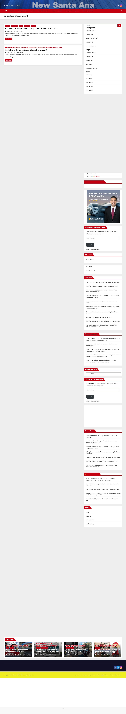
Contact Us (94, 674)
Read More (9, 38)
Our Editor (112, 674)
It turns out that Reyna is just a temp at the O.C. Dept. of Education (31, 28)
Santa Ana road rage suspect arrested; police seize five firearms (103, 321)
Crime (33, 11)
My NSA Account (105, 674)
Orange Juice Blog (92, 474)
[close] (63, 708)
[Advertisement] (98, 415)
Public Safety (82, 645)
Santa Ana (68, 11)
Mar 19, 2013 (10, 52)
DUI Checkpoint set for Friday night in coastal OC (99, 317)
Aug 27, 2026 (11, 654)
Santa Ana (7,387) (90, 30)
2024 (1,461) (89, 82)
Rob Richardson (41, 47)
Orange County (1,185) (92, 68)
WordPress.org (90, 523)
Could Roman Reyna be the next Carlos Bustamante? (26, 50)
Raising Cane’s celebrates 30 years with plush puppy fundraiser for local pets (107, 651)
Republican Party (33, 47)
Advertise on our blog (86, 674)
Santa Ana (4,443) (90, 52)
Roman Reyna (49, 47)
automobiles (15, 645)
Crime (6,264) (89, 34)
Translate (97, 176)
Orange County (56, 11)
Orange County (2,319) (92, 38)
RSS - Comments (90, 270)
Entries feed (89, 516)
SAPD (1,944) (89, 42)
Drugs (76, 645)
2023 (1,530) (89, 86)
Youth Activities (87, 11)
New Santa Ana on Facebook (94, 182)
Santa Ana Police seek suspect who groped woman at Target (102, 286)
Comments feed (90, 520)
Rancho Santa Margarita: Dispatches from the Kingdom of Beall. (103, 489)
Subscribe (90, 245)
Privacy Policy (118, 674)
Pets (108, 645)
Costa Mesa (44, 643)
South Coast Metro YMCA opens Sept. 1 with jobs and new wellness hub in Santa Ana (47, 652)
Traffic (11, 647)
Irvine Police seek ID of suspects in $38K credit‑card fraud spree (103, 282)
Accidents (9, 645)
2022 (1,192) (89, 90)
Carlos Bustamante (16, 47)
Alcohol (68, 645)
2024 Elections (23, 11)
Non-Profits (48, 645)
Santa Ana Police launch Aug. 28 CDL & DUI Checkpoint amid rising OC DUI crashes (77, 652)
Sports (37, 647)
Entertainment (43, 11)
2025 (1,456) (89, 78)
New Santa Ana (30, 674)
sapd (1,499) (89, 64)
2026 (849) (89, 74)
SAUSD (60, 47)
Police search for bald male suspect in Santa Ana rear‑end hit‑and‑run (18, 651)
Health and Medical (40, 645)
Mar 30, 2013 (10, 31)
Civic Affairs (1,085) (91, 46)
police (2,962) (89, 60)
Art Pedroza (19, 31)
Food (97, 645)
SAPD (76, 11)
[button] (121, 11)
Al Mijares (8, 47)
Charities (38, 643)
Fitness (49, 643)
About (79, 674)
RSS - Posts (89, 266)
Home (12, 11)
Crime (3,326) (89, 56)
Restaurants (113, 645)
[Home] (6, 11)
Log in (87, 512)
